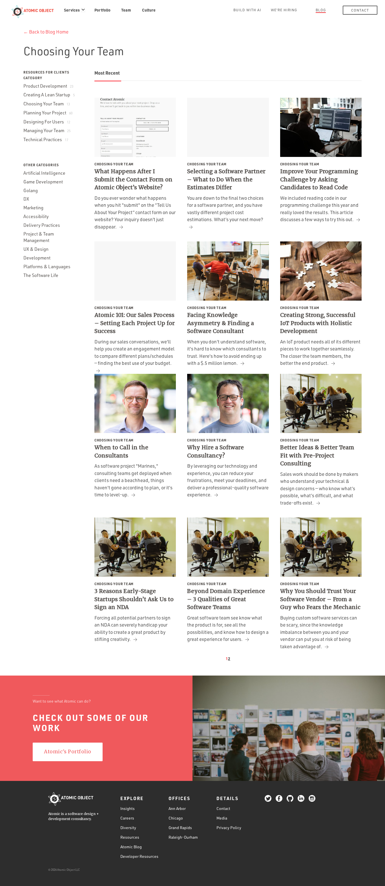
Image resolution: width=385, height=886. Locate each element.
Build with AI (247, 10)
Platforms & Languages (46, 266)
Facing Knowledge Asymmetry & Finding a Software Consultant (220, 323)
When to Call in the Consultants (121, 451)
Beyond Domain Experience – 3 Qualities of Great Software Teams (226, 599)
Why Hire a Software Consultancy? (215, 451)
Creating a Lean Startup (49, 94)
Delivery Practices (41, 225)
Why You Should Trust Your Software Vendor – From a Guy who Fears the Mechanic (320, 599)
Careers (127, 818)
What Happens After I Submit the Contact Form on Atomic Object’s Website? (133, 179)
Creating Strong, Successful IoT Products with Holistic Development (317, 323)
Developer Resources (139, 856)
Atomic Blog (131, 846)
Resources (129, 837)
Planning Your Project (47, 113)
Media (221, 818)
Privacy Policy (228, 827)
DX (26, 199)
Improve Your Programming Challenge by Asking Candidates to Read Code (319, 179)
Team (126, 9)
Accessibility (36, 216)
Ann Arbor (177, 808)
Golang (30, 190)
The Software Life (40, 275)
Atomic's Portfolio (67, 752)
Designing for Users (46, 122)
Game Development (43, 182)
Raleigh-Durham (183, 837)
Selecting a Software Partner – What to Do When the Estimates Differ (226, 179)
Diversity (128, 827)
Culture (149, 9)
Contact (360, 10)
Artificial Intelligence (44, 173)
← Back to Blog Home (45, 32)
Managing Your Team (46, 130)
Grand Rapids (180, 827)
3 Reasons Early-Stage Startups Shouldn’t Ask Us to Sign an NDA (134, 599)
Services (72, 9)
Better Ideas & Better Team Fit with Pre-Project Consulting (317, 455)
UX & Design (35, 249)
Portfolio (102, 9)
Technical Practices (45, 139)
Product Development (48, 86)
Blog (321, 10)
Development (36, 258)
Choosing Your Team (46, 103)
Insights (127, 808)
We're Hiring (284, 10)
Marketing (33, 207)
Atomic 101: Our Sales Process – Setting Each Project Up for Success (134, 323)
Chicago (176, 818)
